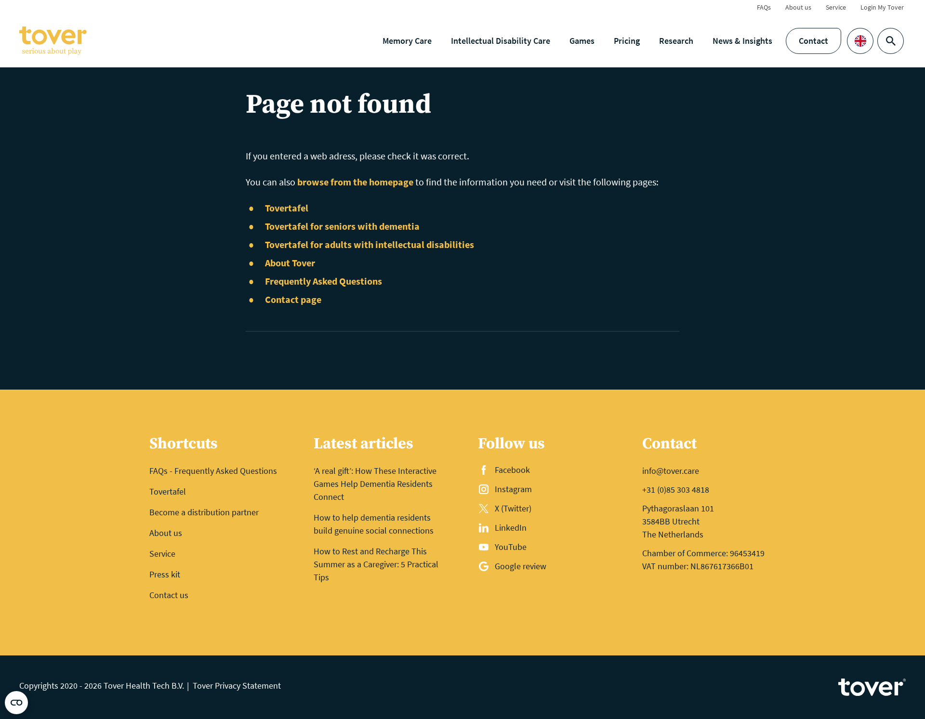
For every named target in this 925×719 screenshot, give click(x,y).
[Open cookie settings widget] (16, 702)
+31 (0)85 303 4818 (675, 489)
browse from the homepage (355, 182)
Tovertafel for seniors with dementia (342, 226)
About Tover (290, 263)
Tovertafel (286, 208)
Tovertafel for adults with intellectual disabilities (369, 244)
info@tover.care (670, 470)
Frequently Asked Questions (323, 281)
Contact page (293, 299)
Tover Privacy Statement (237, 685)
